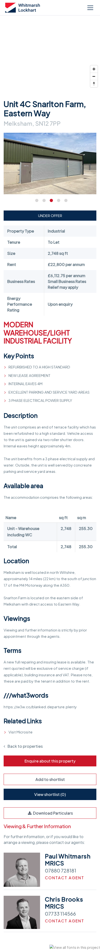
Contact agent (64, 877)
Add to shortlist (50, 779)
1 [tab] (35, 200)
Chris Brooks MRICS (64, 902)
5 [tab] (64, 200)
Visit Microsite (20, 732)
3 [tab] (50, 200)
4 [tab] (57, 200)
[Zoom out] (94, 76)
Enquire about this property (50, 760)
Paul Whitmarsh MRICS (68, 859)
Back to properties (25, 746)
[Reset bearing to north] (94, 83)
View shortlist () (50, 794)
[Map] (50, 53)
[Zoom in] (94, 69)
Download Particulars (52, 813)
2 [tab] (42, 200)
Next (90, 171)
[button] (89, 8)
